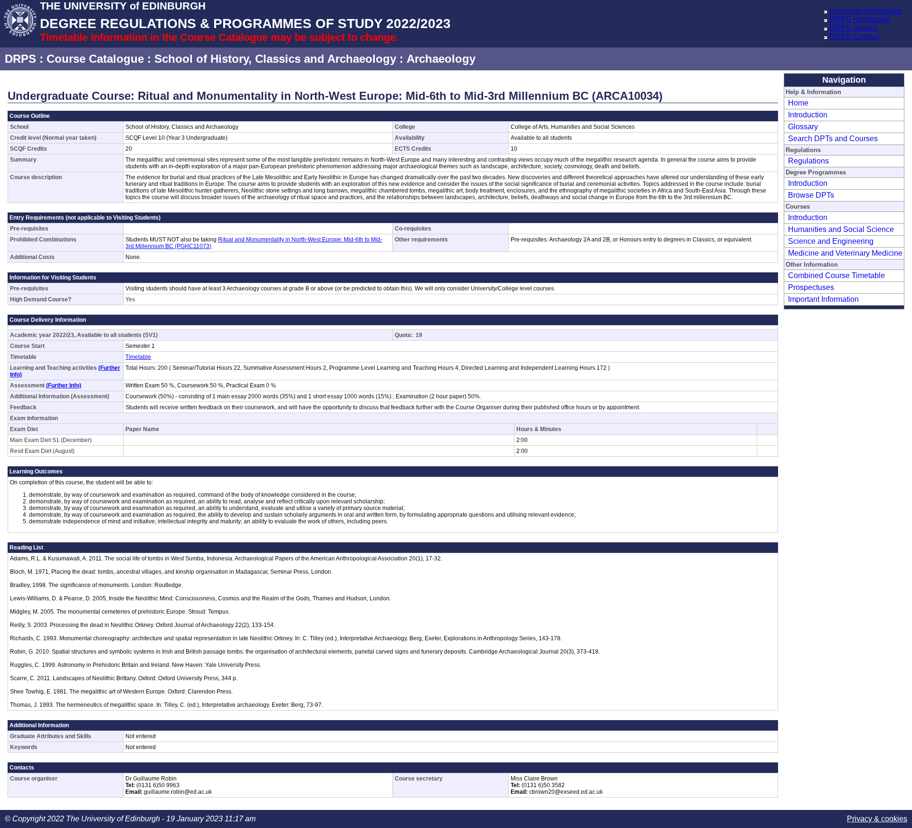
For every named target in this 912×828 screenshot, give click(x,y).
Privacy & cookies (877, 819)
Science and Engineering (831, 241)
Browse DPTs (811, 195)
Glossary (803, 127)
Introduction (807, 115)
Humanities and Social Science (841, 229)
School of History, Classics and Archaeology (275, 58)
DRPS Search (853, 28)
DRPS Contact (854, 36)
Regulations (808, 161)
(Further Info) (63, 385)
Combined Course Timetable (836, 275)
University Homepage (865, 11)
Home (798, 103)
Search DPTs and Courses (833, 139)
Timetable (138, 357)
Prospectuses (811, 287)
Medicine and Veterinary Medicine (845, 253)
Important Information (823, 299)
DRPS (20, 58)
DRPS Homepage (860, 19)
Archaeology (441, 58)
